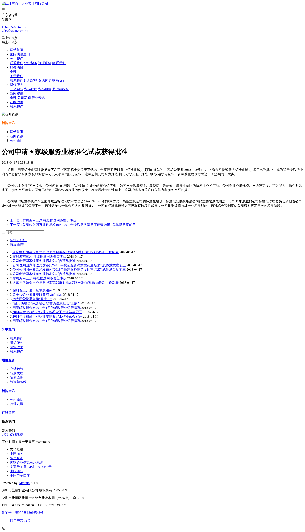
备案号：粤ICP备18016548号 (22, 512)
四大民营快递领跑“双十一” (32, 299)
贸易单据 (44, 89)
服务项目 (16, 67)
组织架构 (30, 63)
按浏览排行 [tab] (18, 240)
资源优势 (44, 63)
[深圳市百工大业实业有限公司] (152, 4)
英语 (27, 520)
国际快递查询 (20, 54)
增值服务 (16, 84)
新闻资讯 (16, 93)
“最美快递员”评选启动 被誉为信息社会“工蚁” (45, 303)
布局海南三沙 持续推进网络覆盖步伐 (39, 256)
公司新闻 (24, 98)
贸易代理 (30, 89)
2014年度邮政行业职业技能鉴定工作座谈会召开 (47, 312)
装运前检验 (60, 89)
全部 (13, 71)
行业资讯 (38, 98)
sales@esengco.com (15, 30)
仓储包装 (16, 89)
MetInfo (24, 483)
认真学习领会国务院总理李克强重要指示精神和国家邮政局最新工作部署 (65, 252)
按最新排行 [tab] (18, 244)
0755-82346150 (12, 434)
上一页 (43, 220)
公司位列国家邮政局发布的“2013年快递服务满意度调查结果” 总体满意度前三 (69, 265)
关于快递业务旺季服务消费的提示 (37, 294)
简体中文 (17, 520)
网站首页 (16, 50)
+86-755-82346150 (14, 27)
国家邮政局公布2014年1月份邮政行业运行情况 (46, 307)
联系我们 (16, 63)
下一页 (73, 224)
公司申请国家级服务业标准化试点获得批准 (44, 261)
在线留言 (16, 102)
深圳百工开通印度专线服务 (32, 290)
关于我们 (16, 58)
